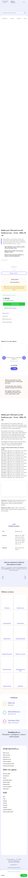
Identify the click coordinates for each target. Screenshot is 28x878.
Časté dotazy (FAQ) (13, 720)
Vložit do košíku (15, 304)
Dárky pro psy (6, 752)
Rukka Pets (19, 18)
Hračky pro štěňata (7, 761)
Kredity (13, 2)
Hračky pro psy (6, 757)
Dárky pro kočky (6, 754)
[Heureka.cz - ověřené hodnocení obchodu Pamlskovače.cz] (14, 332)
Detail (14, 368)
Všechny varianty (13, 273)
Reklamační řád (6, 784)
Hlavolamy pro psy (7, 759)
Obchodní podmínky (7, 809)
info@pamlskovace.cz (14, 711)
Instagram (5, 805)
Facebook (5, 807)
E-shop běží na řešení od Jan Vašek (14, 867)
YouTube (5, 803)
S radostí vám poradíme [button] (7, 322)
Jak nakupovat (6, 775)
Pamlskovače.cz (5, 18)
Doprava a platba (6, 773)
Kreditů (14, 308)
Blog (4, 796)
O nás (4, 798)
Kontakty (5, 800)
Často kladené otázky (7, 780)
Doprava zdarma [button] (5, 313)
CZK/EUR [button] (24, 1)
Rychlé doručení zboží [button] (6, 319)
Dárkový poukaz (6, 782)
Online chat (11, 703)
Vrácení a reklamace (7, 786)
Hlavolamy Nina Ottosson (8, 765)
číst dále (18, 243)
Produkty (12, 18)
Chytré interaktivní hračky (8, 763)
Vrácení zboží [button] (5, 316)
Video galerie (6, 788)
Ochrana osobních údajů (8, 811)
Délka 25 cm (14, 266)
